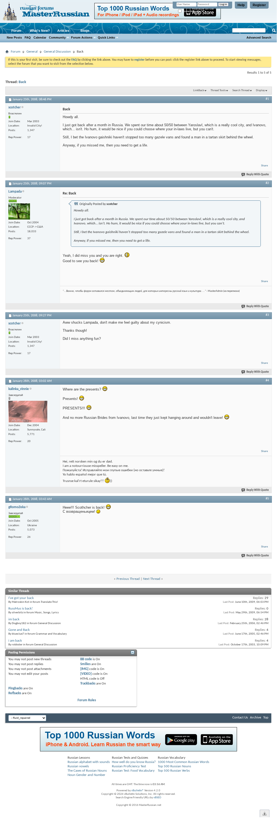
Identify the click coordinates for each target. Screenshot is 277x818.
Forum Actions (81, 37)
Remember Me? (192, 11)
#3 (267, 315)
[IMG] (84, 669)
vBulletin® (137, 790)
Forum (16, 31)
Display (260, 90)
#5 (267, 498)
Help (241, 5)
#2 (267, 183)
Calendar (40, 37)
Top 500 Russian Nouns (174, 766)
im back (13, 619)
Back (22, 82)
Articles (63, 31)
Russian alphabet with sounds (89, 762)
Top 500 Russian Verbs (174, 770)
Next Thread (151, 579)
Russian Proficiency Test (129, 766)
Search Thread (240, 90)
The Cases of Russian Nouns (87, 770)
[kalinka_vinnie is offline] (27, 411)
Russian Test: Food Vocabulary (133, 770)
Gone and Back (19, 630)
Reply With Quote (257, 174)
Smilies (85, 664)
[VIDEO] (86, 674)
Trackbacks (87, 683)
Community (57, 37)
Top (265, 717)
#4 (267, 380)
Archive (255, 717)
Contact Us (240, 717)
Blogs (85, 31)
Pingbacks (15, 688)
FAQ (28, 37)
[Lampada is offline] (19, 211)
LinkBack (198, 90)
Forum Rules (87, 700)
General (32, 51)
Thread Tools (218, 90)
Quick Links (106, 37)
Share (264, 165)
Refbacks (14, 693)
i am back (15, 640)
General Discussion (57, 51)
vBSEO (157, 797)
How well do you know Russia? (134, 762)
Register (259, 5)
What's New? (40, 31)
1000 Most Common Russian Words (183, 762)
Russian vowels (78, 766)
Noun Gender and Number (86, 775)
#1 (267, 99)
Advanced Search (258, 37)
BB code (86, 659)
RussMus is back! (20, 608)
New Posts (14, 37)
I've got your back (21, 598)
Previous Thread (128, 579)
